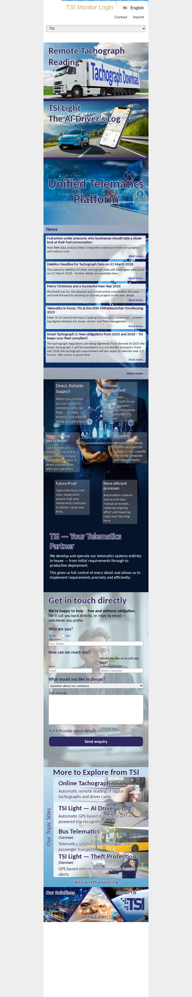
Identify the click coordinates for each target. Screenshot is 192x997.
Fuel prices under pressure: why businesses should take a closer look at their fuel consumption (94, 240)
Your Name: (55, 639)
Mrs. (68, 635)
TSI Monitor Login (89, 7)
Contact (121, 17)
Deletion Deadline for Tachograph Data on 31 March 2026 (90, 264)
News (52, 229)
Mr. (55, 635)
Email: (52, 666)
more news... (136, 373)
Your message (58, 693)
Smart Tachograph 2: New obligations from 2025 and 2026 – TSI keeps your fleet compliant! (95, 336)
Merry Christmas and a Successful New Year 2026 (84, 286)
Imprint (138, 17)
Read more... (136, 256)
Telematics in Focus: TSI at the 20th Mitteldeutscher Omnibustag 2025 (95, 310)
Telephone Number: (111, 666)
